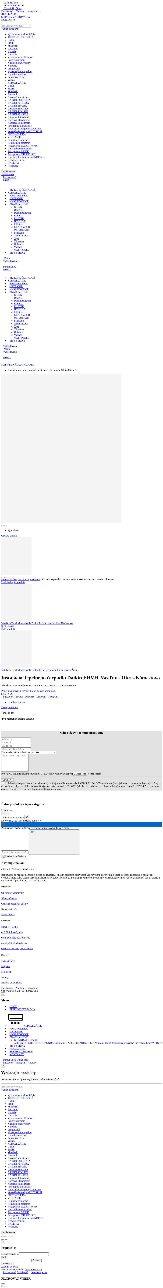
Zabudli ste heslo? (10, 1266)
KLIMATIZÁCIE (17, 82)
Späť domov (7, 626)
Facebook (8, 696)
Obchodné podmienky (12, 893)
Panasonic (13, 48)
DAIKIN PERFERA (18, 102)
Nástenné (12, 65)
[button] (9, 14)
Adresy (5, 977)
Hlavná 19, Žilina (12, 8)
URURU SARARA (18, 108)
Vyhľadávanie (9, 171)
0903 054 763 (24, 937)
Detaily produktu (9, 707)
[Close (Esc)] (2, 1236)
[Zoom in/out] (12, 1236)
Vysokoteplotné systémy (20, 71)
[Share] (5, 1236)
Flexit (10, 42)
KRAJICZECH (22, 227)
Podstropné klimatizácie (20, 125)
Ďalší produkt (8, 629)
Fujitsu (11, 88)
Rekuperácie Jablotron (19, 142)
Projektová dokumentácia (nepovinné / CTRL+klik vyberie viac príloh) (37, 773)
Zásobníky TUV (16, 77)
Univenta (12, 54)
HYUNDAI (20, 221)
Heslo (4, 1257)
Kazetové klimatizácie (19, 120)
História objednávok (11, 982)
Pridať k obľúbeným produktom (39, 691)
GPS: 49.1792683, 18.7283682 (17, 948)
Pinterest (29, 696)
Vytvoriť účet (8, 961)
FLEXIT (18, 215)
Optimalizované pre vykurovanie (24, 128)
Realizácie (13, 165)
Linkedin (41, 696)
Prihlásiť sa (8, 1263)
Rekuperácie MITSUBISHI (21, 154)
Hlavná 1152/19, (10, 927)
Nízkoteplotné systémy (19, 62)
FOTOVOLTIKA (17, 134)
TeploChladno (21, 235)
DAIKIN (18, 209)
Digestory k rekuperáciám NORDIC (26, 157)
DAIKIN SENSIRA (18, 114)
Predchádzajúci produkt (13, 582)
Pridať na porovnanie (12, 691)
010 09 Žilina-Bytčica (12, 932)
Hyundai (12, 51)
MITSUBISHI (21, 229)
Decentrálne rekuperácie (20, 148)
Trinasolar (19, 241)
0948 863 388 (10, 2)
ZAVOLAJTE (26, 364)
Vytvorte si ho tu (33, 1269)
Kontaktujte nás (9, 909)
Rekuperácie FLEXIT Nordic (22, 145)
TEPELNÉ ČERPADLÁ (20, 37)
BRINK (18, 207)
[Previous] (2, 1239)
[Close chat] (27, 817)
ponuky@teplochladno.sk (14, 943)
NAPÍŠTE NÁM (10, 364)
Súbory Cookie (9, 898)
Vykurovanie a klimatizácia (21, 34)
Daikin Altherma (22, 212)
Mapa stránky (8, 914)
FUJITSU (19, 218)
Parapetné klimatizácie (19, 117)
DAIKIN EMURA (17, 105)
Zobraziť (36, 1260)
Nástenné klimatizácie (19, 97)
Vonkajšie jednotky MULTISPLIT (25, 131)
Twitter (19, 696)
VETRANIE (14, 137)
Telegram (52, 696)
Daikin (11, 40)
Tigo (16, 238)
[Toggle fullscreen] (9, 1236)
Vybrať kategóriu (9, 28)
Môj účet (5, 966)
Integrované (14, 68)
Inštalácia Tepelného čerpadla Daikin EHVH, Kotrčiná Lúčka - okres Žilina (39, 670)
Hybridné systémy (17, 74)
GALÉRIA (13, 162)
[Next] (5, 1239)
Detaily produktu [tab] (16, 702)
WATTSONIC (21, 249)
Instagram (20, 1062)
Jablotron (18, 224)
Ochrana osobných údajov (14, 903)
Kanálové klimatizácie (19, 122)
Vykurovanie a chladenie (20, 57)
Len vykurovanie (16, 60)
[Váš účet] (3, 184)
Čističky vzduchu (16, 160)
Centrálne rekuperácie (19, 140)
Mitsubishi (13, 45)
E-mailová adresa (10, 1254)
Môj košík (6, 971)
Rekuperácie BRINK (18, 151)
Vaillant (11, 80)
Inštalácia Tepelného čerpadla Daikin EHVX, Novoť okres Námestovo (37, 623)
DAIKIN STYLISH (18, 111)
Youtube (32, 1062)
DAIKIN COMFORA (19, 100)
